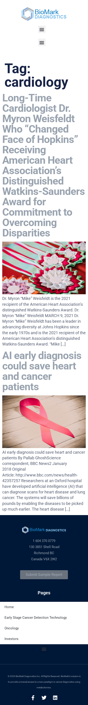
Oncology (12, 628)
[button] (42, 29)
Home (9, 607)
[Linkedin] (55, 698)
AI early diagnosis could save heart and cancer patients (41, 371)
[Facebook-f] (33, 698)
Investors (12, 639)
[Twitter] (44, 698)
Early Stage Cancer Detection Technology (36, 618)
